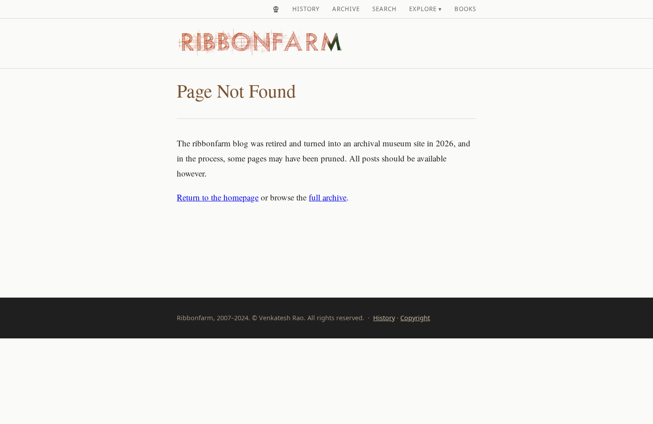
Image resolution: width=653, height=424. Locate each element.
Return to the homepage (218, 197)
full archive (327, 197)
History (306, 9)
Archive (346, 9)
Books (465, 9)
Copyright (415, 318)
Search (384, 9)
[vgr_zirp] (276, 9)
